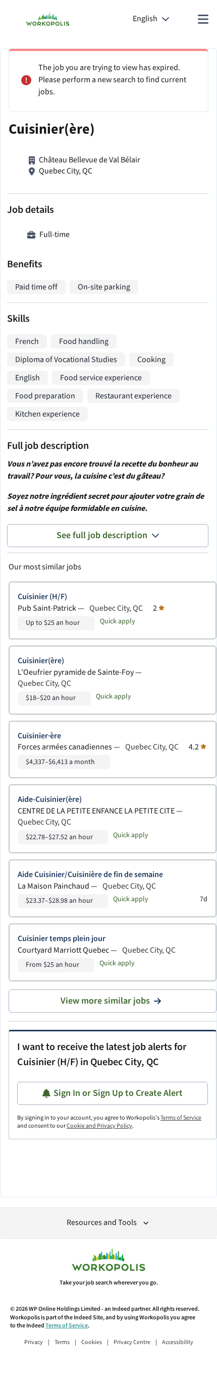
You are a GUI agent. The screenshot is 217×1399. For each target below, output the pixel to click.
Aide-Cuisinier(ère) (50, 799)
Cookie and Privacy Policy (99, 1126)
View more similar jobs (105, 1001)
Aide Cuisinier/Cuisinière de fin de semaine (90, 874)
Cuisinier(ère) (41, 661)
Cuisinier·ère (39, 736)
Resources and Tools (102, 1222)
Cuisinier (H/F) (42, 597)
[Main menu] (203, 19)
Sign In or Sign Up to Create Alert (118, 1093)
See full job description (102, 535)
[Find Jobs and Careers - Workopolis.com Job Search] (47, 19)
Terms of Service (180, 1118)
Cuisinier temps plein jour (61, 939)
